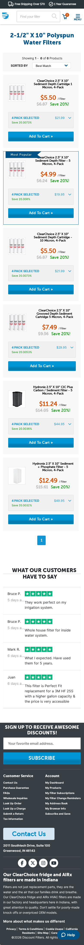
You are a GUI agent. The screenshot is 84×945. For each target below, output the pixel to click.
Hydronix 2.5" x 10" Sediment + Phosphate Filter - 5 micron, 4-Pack (53, 467)
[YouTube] (54, 863)
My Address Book (56, 803)
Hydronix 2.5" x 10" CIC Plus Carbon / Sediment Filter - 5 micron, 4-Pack (53, 390)
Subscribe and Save (57, 813)
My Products (53, 787)
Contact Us (10, 782)
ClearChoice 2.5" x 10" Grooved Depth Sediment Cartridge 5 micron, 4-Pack (54, 314)
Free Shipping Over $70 (30, 4)
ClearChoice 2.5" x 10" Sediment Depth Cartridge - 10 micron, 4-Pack (53, 237)
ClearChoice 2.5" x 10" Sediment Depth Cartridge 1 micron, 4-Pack (53, 84)
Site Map (43, 932)
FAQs (6, 793)
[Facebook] (22, 863)
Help (71, 935)
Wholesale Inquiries (15, 798)
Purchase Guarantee (16, 787)
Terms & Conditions (31, 929)
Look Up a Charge (14, 808)
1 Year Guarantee (65, 4)
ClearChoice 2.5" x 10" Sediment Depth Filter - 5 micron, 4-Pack (52, 161)
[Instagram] (43, 863)
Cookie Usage (54, 929)
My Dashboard (54, 782)
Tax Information (13, 818)
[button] (41, 120)
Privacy (11, 929)
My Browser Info (55, 808)
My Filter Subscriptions (60, 793)
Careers (56, 932)
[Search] (54, 17)
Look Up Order (12, 803)
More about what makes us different (34, 921)
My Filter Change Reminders (63, 798)
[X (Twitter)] (32, 863)
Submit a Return (13, 813)
